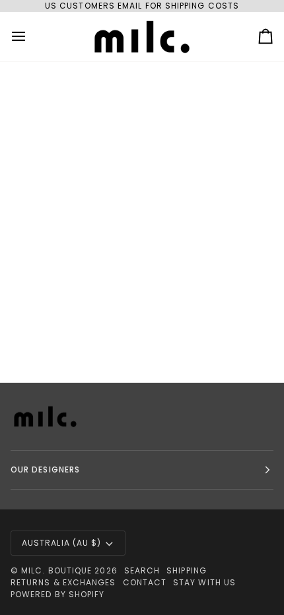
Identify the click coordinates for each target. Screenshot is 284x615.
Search (142, 570)
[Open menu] (30, 36)
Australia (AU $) (61, 542)
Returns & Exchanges (63, 582)
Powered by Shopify (57, 594)
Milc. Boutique (56, 570)
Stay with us (204, 582)
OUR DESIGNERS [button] (45, 469)
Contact (145, 582)
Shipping (186, 570)
